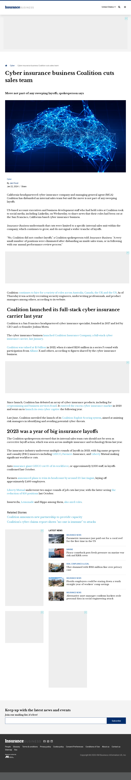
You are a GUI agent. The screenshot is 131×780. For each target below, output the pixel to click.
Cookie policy (58, 747)
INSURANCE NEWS (74, 535)
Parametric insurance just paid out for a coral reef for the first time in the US (95, 539)
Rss (15, 750)
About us (105, 747)
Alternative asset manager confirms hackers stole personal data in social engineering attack (94, 597)
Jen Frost (14, 183)
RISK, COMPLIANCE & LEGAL (78, 564)
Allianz (34, 350)
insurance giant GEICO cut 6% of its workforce (41, 466)
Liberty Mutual (16, 490)
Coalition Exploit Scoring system (81, 417)
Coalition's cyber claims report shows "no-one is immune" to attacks (51, 521)
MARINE (70, 549)
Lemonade (27, 502)
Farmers (67, 454)
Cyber (12, 66)
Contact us (116, 747)
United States (108, 7)
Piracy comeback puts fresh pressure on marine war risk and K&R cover (95, 554)
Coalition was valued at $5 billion (26, 347)
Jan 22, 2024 (12, 186)
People (8, 747)
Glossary (16, 747)
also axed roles (73, 502)
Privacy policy (45, 747)
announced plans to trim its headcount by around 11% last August (56, 478)
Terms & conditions (30, 747)
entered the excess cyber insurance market (86, 405)
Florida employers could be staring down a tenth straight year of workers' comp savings (94, 582)
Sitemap (8, 750)
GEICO (56, 454)
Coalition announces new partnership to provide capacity (44, 517)
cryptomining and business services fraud (32, 405)
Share (23, 186)
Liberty (95, 454)
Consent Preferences (74, 747)
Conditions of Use (93, 747)
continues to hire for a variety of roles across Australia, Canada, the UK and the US (68, 292)
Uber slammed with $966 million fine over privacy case (94, 568)
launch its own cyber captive (42, 409)
